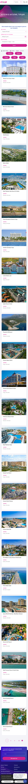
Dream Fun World (14, 468)
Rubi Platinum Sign (14, 440)
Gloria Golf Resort (14, 637)
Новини (16, 765)
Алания (10, 53)
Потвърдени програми (19, 771)
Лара (15, 57)
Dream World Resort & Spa (14, 383)
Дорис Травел (5, 50)
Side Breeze (14, 130)
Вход (24, 2)
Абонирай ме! (14, 758)
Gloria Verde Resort (14, 722)
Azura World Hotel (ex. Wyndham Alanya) (14, 609)
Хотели (13, 50)
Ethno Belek (14, 158)
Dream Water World (14, 355)
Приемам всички (20, 781)
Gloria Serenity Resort (14, 693)
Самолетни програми (6, 773)
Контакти (3, 769)
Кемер (6, 57)
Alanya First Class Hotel (14, 74)
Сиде (23, 57)
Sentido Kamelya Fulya (14, 243)
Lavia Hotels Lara (14, 271)
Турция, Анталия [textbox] (5, 31)
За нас (2, 767)
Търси (14, 45)
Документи (17, 767)
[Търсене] (21, 2)
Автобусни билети (5, 771)
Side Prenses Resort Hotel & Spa (14, 665)
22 (19, 740)
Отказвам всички (7, 781)
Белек (19, 53)
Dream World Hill (14, 524)
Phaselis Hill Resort (14, 327)
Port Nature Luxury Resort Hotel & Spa (14, 552)
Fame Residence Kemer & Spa (14, 214)
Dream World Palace (14, 496)
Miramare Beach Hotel (14, 102)
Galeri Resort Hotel (14, 299)
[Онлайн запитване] (25, 781)
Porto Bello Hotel (14, 581)
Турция (17, 50)
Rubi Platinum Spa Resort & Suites (14, 186)
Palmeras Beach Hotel (14, 412)
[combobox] (14, 31)
